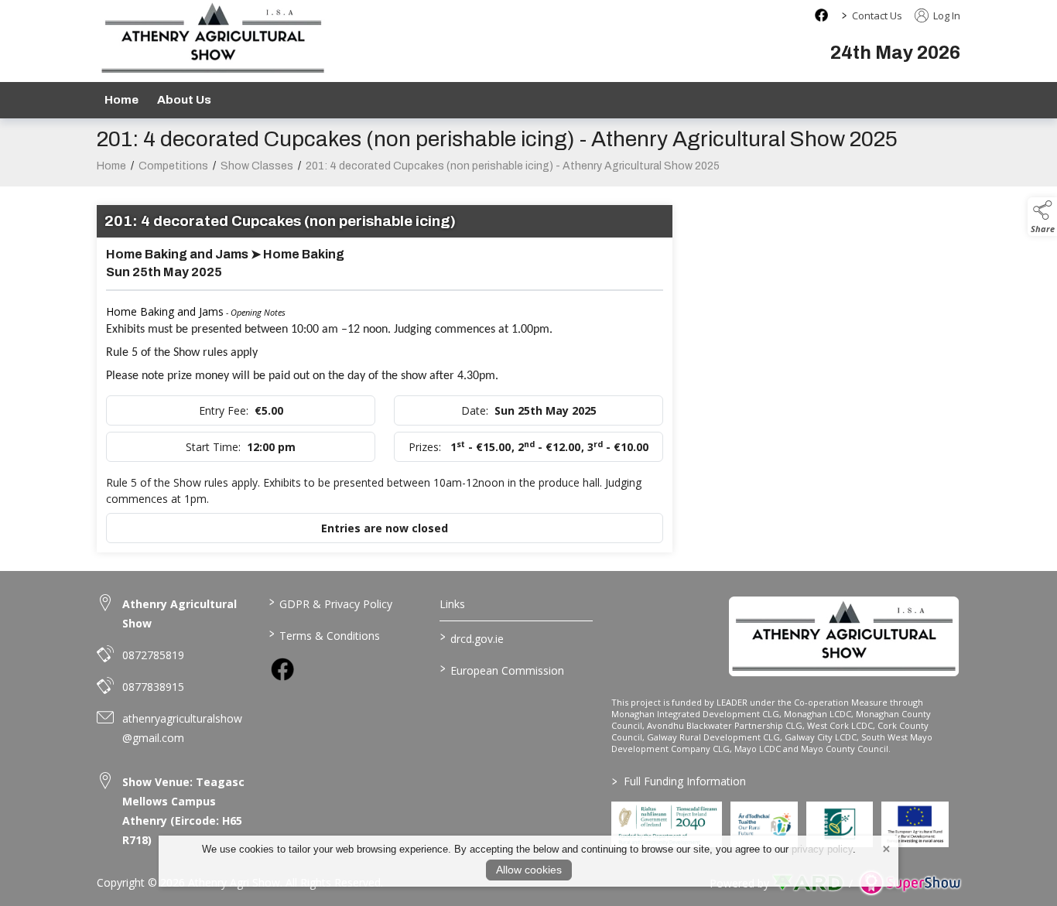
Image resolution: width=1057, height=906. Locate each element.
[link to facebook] (282, 669)
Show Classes (257, 166)
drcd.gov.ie (472, 637)
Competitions (173, 166)
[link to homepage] (843, 636)
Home (121, 100)
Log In (945, 15)
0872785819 (153, 655)
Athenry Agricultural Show (179, 614)
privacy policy (822, 849)
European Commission (502, 669)
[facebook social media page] (821, 15)
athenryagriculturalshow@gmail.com (182, 728)
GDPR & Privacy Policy (330, 602)
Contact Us (877, 15)
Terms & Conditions (324, 634)
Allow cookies (529, 869)
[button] (1042, 216)
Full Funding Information (679, 781)
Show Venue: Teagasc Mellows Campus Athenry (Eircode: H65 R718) (183, 810)
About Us (184, 100)
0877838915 (153, 686)
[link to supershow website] (909, 883)
